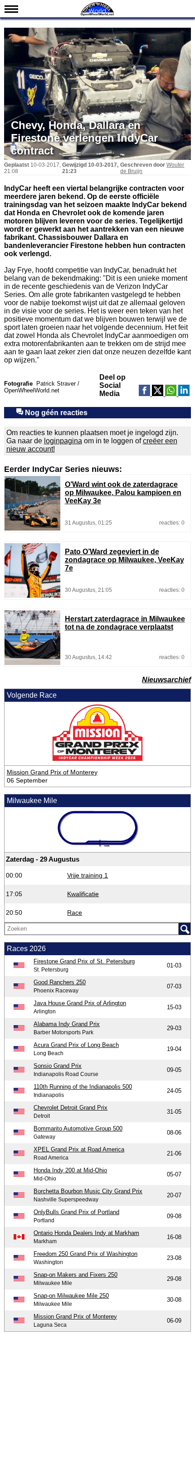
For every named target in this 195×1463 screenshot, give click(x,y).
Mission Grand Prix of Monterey (52, 772)
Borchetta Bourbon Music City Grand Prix (88, 1191)
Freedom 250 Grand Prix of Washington (85, 1253)
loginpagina (63, 441)
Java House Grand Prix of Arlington (80, 1003)
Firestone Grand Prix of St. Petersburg (84, 961)
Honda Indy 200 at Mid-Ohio (70, 1170)
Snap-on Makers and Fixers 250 (75, 1274)
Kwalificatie (83, 894)
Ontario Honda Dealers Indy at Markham (86, 1233)
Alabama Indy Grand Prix (67, 1024)
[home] (97, 15)
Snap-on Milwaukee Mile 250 (71, 1295)
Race (74, 912)
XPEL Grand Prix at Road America (79, 1149)
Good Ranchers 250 (60, 982)
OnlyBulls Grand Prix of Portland (76, 1212)
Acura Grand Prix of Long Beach (76, 1044)
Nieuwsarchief (166, 680)
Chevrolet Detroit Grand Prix (70, 1107)
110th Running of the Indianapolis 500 (83, 1086)
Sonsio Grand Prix (58, 1065)
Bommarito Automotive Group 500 (78, 1128)
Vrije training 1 (87, 875)
